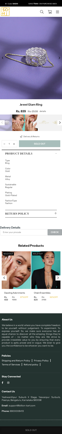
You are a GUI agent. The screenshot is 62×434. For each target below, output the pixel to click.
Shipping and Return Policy (16, 360)
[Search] (42, 11)
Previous (2, 58)
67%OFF (24, 297)
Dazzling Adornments (14, 293)
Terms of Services (11, 364)
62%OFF (54, 297)
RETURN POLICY (17, 213)
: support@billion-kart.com (21, 405)
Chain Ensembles (42, 293)
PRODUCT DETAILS (18, 153)
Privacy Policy (41, 360)
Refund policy (31, 364)
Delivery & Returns (31, 136)
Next (59, 58)
